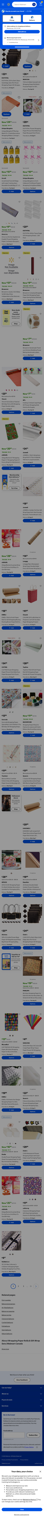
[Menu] (3, 4)
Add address (22, 32)
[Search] (34, 4)
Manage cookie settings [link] (21, 1514)
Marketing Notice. (29, 1500)
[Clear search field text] (31, 4)
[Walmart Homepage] (8, 4)
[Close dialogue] (40, 1471)
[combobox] (24, 4)
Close (22, 1509)
